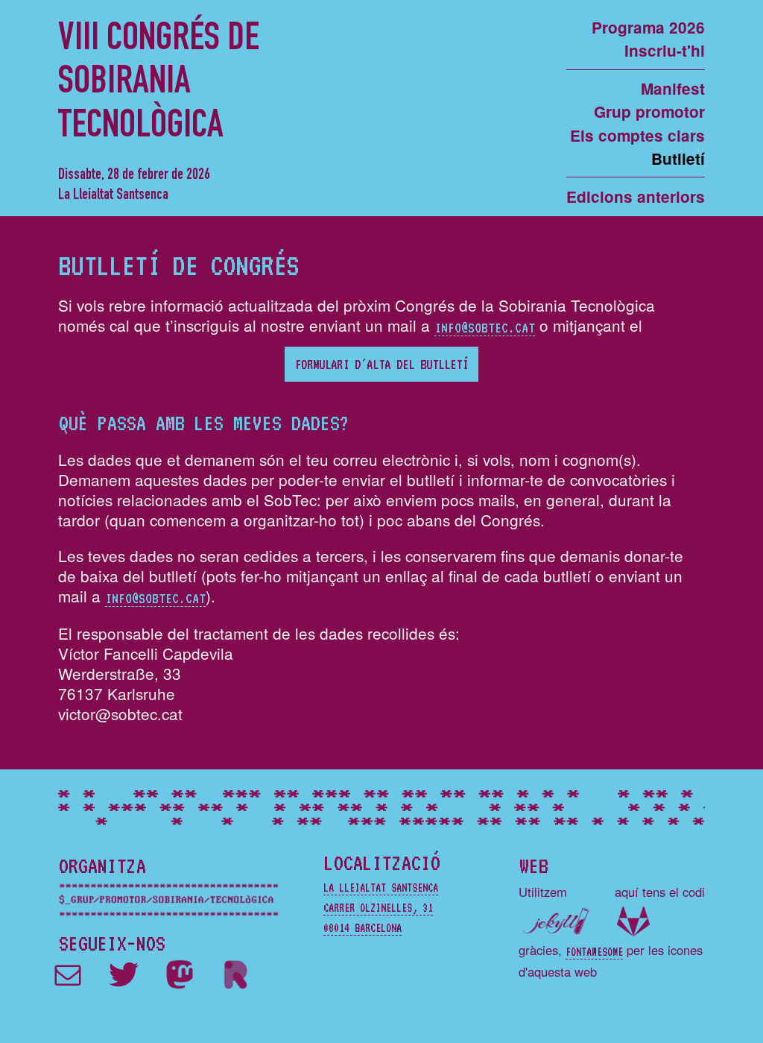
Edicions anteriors (635, 196)
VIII (158, 84)
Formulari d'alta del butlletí (381, 363)
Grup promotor (649, 111)
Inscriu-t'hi (664, 50)
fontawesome (594, 951)
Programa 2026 (648, 27)
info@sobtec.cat (484, 327)
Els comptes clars (637, 135)
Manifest (673, 88)
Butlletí (678, 158)
